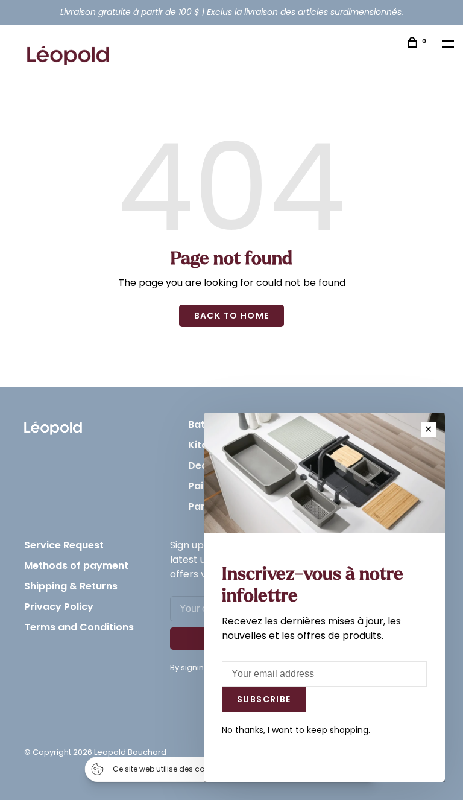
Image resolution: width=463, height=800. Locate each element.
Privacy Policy (58, 607)
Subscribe (264, 699)
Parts (201, 506)
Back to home (231, 316)
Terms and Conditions (79, 627)
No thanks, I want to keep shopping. (296, 730)
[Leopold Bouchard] (53, 425)
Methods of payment (76, 566)
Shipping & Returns (71, 586)
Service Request (64, 545)
